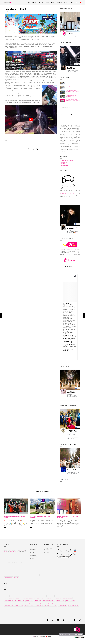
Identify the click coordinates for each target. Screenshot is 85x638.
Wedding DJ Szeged (68, 603)
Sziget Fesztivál (34, 555)
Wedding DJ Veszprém (70, 86)
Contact (66, 2)
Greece (31, 548)
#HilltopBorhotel (68, 335)
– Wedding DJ (63, 162)
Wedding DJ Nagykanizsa (18, 603)
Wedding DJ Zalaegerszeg (73, 605)
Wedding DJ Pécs (40, 603)
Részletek (71, 634)
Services (34, 2)
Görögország (33, 554)
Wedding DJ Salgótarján (49, 603)
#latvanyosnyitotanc (69, 343)
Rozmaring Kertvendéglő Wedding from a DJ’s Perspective (72, 91)
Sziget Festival (33, 549)
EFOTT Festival (33, 551)
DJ (48, 595)
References (8, 11)
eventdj (56, 595)
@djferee (66, 303)
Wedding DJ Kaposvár (60, 600)
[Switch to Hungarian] (76, 2)
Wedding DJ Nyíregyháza (30, 603)
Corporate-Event (42, 595)
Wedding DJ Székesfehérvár (41, 605)
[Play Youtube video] (31, 119)
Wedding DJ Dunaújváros (71, 81)
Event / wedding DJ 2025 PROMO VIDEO (14, 517)
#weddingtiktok (67, 341)
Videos (47, 2)
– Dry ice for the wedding (66, 160)
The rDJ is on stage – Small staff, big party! (68, 517)
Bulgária (32, 558)
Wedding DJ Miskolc (8, 603)
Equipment (59, 2)
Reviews (6, 619)
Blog (72, 2)
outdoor (73, 595)
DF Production (7, 628)
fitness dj (68, 595)
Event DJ (16, 619)
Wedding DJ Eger (29, 600)
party (78, 595)
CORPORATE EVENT (12, 551)
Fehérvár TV (46, 549)
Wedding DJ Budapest (57, 598)
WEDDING (6, 551)
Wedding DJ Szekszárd (9, 605)
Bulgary (32, 552)
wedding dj (49, 598)
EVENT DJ (13, 552)
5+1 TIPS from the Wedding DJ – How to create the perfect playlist (73, 100)
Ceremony (26, 595)
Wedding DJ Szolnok (19, 605)
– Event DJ (62, 163)
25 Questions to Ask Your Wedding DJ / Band (71, 96)
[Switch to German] (80, 2)
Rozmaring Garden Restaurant (29, 598)
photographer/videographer (67, 193)
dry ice (52, 595)
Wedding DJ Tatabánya (52, 605)
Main (29, 2)
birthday (6, 595)
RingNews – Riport (47, 548)
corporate (35, 595)
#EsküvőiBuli (71, 338)
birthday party (13, 595)
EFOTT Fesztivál (33, 556)
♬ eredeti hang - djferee (68, 349)
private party (18, 598)
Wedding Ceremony (8, 577)
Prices (52, 2)
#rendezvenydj (71, 344)
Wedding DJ (16, 577)
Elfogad (78, 634)
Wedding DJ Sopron (59, 603)
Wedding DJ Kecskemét (70, 600)
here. (61, 256)
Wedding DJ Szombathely (29, 605)
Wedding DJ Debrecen (9, 600)
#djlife (65, 344)
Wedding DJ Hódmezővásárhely (48, 600)
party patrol (11, 598)
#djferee (65, 346)
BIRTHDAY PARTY (22, 550)
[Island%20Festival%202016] (24, 149)
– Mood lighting (64, 165)
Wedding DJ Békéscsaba (67, 598)
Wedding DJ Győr (37, 600)
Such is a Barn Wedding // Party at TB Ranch (41, 517)
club (6, 142)
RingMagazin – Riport (48, 551)
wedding (38, 598)
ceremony (20, 595)
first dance (62, 595)
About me (41, 2)
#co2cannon (72, 346)
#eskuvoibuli (67, 340)
